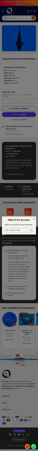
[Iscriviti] (31, 230)
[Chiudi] (34, 219)
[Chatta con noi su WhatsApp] (33, 446)
